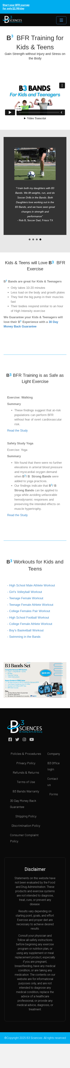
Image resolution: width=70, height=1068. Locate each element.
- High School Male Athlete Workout (31, 585)
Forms (53, 794)
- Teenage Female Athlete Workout (30, 604)
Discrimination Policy (25, 825)
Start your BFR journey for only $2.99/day (16, 7)
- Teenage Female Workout (25, 598)
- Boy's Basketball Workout (25, 630)
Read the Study (17, 430)
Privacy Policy (25, 763)
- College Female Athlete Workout (29, 624)
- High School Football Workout (28, 617)
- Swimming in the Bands (24, 636)
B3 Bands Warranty (26, 791)
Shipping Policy (25, 816)
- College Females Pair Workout (28, 611)
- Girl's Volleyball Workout (24, 592)
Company (53, 754)
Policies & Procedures (26, 754)
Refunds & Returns (26, 772)
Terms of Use (26, 782)
